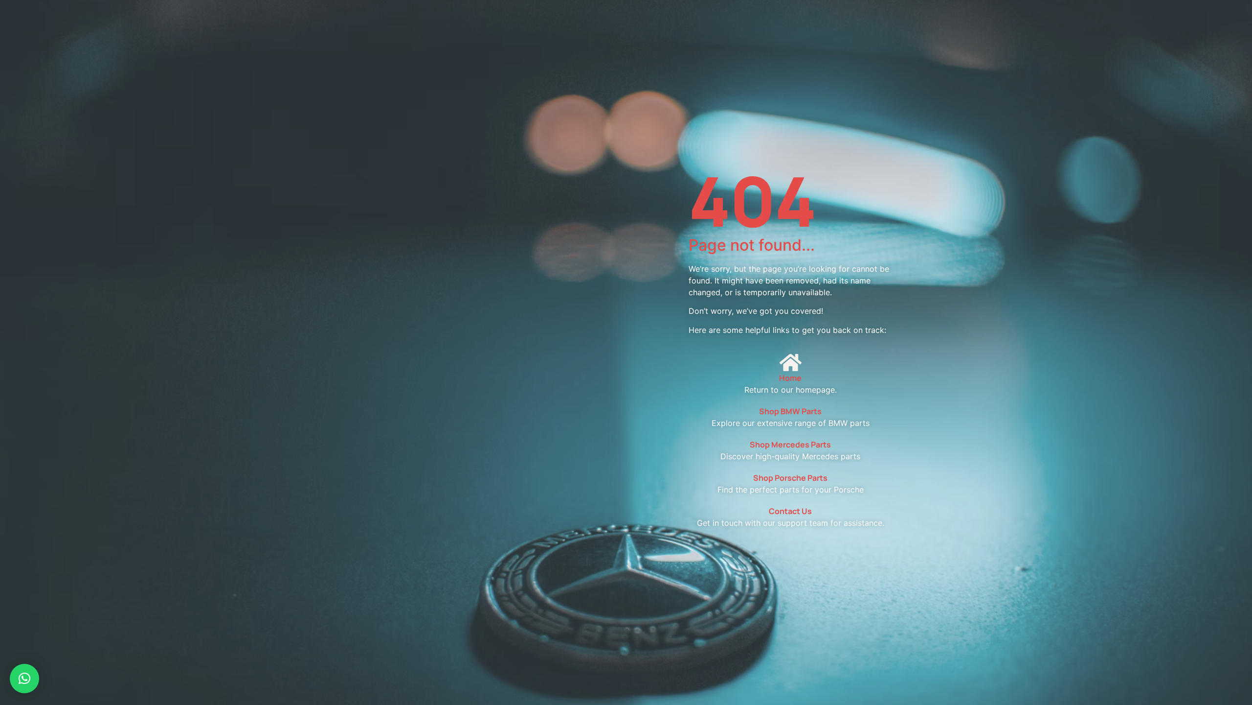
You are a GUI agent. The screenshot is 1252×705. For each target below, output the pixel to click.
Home (790, 378)
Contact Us (790, 511)
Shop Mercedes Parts (790, 444)
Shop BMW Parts (790, 411)
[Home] (790, 362)
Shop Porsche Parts (790, 477)
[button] (24, 678)
